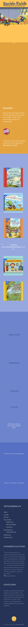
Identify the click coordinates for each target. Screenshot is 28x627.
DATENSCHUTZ (8, 537)
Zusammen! (8, 108)
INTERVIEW (9, 527)
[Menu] (25, 4)
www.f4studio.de (20, 624)
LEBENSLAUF (9, 522)
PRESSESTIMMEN (11, 524)
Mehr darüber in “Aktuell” (10, 145)
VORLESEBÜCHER (11, 532)
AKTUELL (6, 517)
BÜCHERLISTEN (8, 530)
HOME (5, 512)
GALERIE (6, 515)
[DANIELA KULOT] (14, 6)
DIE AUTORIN (7, 520)
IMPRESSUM (7, 535)
